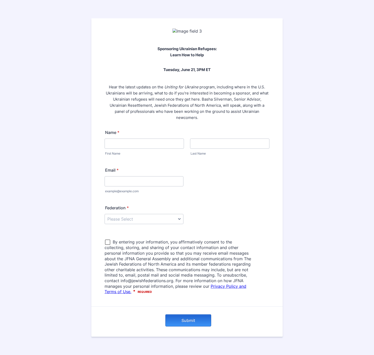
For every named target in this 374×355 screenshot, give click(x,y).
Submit (188, 320)
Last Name (198, 153)
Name (112, 132)
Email (112, 170)
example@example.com (122, 191)
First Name (112, 153)
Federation (117, 207)
